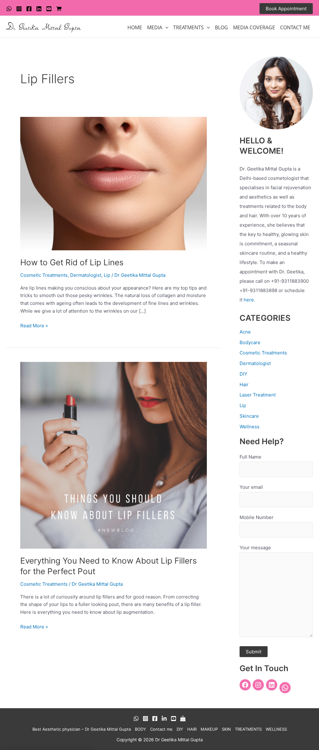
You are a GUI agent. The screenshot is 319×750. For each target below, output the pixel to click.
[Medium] (183, 718)
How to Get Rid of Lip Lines (72, 262)
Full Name (250, 457)
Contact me (161, 729)
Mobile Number (257, 517)
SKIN (226, 729)
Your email (251, 487)
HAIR (192, 729)
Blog (221, 27)
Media (154, 27)
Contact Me (295, 27)
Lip (107, 275)
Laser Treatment (258, 395)
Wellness (249, 427)
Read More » (34, 325)
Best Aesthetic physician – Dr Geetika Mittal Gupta (81, 729)
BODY (140, 729)
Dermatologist (85, 275)
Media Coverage (254, 27)
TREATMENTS (188, 27)
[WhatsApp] (9, 9)
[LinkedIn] (271, 684)
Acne (245, 332)
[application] (165, 27)
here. (249, 300)
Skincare (249, 416)
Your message (255, 547)
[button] (286, 8)
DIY (243, 374)
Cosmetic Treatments (44, 275)
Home (134, 27)
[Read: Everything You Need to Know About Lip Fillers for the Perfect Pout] (113, 455)
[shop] (59, 9)
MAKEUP (209, 729)
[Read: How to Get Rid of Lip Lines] (113, 183)
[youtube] (49, 9)
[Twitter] (39, 9)
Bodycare (250, 342)
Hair (244, 384)
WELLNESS (276, 729)
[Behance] (164, 718)
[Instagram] (19, 9)
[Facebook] (29, 9)
